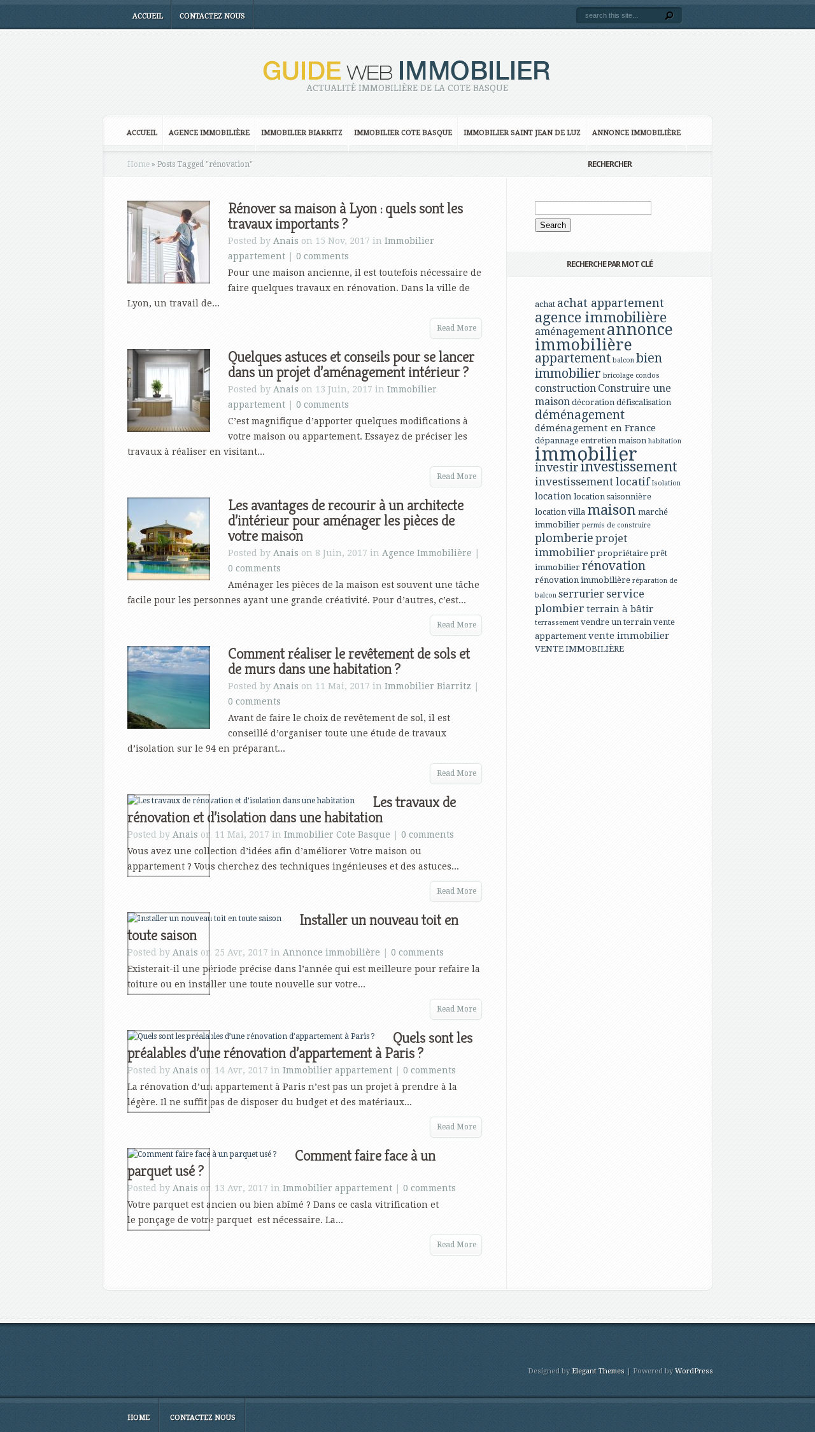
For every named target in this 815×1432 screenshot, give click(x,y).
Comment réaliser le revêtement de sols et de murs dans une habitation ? (349, 661)
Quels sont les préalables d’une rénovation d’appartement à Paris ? (299, 1045)
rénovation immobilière (582, 580)
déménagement (580, 415)
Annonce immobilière (636, 133)
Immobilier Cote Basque (403, 133)
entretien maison (613, 440)
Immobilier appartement (337, 1070)
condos (647, 375)
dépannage (557, 440)
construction (565, 388)
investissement (629, 467)
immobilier (586, 454)
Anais (286, 241)
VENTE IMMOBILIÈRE (579, 649)
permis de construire (616, 525)
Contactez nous (212, 16)
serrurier (581, 594)
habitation (664, 441)
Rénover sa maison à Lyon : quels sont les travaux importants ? (345, 216)
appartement (573, 358)
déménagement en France (595, 428)
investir (557, 467)
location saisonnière (612, 496)
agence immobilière (601, 317)
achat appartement (610, 303)
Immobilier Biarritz (302, 133)
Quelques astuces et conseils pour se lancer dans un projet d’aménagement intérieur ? (351, 364)
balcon (623, 360)
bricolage (618, 375)
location (553, 496)
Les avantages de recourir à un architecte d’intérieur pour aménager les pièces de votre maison (346, 520)
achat (545, 304)
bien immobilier (598, 365)
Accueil (147, 16)
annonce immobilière (604, 337)
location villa (560, 512)
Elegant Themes (598, 1371)
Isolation (666, 483)
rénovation (614, 566)
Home (138, 164)
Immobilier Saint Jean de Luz (522, 133)
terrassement (557, 623)
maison (611, 509)
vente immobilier (628, 635)
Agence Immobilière (209, 133)
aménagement (570, 332)
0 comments (322, 256)
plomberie (564, 538)
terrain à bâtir (619, 609)
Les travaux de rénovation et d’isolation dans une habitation (291, 809)
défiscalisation (643, 402)
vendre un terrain (616, 622)
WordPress (694, 1371)
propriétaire (622, 553)
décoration (593, 402)
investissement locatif (592, 481)
